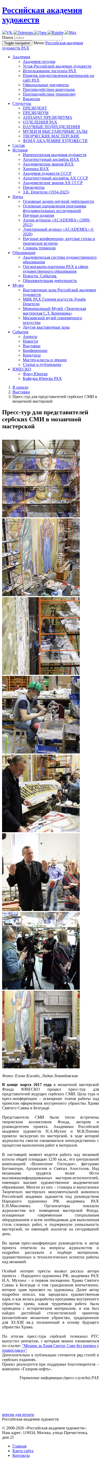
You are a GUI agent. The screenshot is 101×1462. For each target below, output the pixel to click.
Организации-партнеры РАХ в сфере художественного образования (55, 268)
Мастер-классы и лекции (45, 360)
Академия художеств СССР (47, 173)
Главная (19, 1446)
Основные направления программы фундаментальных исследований (54, 208)
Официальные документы (46, 85)
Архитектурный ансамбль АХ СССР (55, 178)
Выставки (31, 346)
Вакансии (31, 99)
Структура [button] (21, 103)
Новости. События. (40, 276)
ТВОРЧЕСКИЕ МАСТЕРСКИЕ (51, 136)
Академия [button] (21, 57)
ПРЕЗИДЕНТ (35, 108)
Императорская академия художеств (54, 155)
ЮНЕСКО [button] (21, 369)
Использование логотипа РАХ (49, 71)
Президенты (34, 187)
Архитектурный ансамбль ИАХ (51, 159)
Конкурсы (32, 355)
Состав (18, 145)
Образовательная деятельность (50, 280)
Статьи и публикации (42, 364)
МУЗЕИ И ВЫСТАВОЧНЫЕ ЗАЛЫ (55, 131)
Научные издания (38, 215)
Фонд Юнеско (35, 374)
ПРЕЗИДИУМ (35, 113)
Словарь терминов (39, 248)
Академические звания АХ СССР (53, 182)
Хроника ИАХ (36, 169)
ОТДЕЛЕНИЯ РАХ (40, 122)
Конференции (35, 350)
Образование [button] (23, 252)
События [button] (20, 332)
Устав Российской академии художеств (57, 66)
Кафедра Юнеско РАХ (42, 378)
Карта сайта (22, 1451)
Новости (30, 341)
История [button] (19, 150)
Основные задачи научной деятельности (58, 201)
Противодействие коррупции (49, 89)
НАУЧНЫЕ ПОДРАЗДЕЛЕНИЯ (51, 127)
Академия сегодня (39, 61)
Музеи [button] (18, 285)
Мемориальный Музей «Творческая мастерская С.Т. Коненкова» (54, 310)
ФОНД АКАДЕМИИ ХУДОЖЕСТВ (55, 141)
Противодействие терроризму (49, 94)
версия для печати (18, 1414)
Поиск (7, 37)
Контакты (21, 1455)
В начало (20, 387)
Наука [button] (17, 196)
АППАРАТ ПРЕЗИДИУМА (47, 117)
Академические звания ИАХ (48, 164)
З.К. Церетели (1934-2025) (46, 192)
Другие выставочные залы (46, 327)
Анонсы (30, 336)
